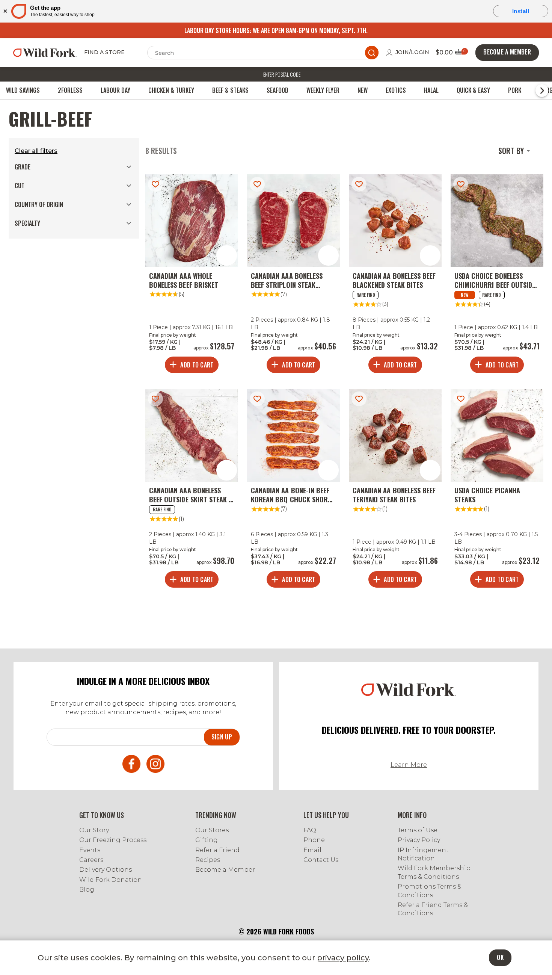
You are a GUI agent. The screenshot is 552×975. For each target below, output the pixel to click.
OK (500, 957)
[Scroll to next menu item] (541, 90)
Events (89, 850)
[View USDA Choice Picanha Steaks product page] (497, 490)
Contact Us (320, 859)
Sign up (221, 736)
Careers (91, 859)
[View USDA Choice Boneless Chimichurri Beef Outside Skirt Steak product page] (497, 275)
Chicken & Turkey (171, 90)
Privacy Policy (419, 839)
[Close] (5, 11)
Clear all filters (36, 150)
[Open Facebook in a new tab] (131, 765)
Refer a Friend (217, 850)
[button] (74, 166)
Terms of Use (417, 830)
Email (312, 850)
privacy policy (343, 957)
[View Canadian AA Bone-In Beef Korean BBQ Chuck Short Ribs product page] (293, 490)
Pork (514, 90)
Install (520, 11)
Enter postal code (281, 74)
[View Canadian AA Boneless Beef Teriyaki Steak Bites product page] (395, 490)
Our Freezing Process (112, 839)
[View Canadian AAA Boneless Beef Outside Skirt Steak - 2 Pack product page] (191, 490)
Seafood (277, 90)
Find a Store (104, 52)
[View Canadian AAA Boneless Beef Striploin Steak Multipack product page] (293, 275)
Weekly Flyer (322, 90)
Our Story (94, 830)
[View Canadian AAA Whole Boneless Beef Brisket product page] (191, 275)
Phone (314, 839)
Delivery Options (105, 869)
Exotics (396, 90)
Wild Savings (23, 90)
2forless (70, 90)
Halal (431, 90)
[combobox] (515, 150)
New (362, 90)
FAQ (309, 830)
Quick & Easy (473, 90)
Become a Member (225, 869)
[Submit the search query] (372, 52)
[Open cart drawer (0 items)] (461, 54)
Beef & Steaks (230, 90)
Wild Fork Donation (110, 879)
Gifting (206, 839)
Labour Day (115, 90)
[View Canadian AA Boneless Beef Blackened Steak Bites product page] (395, 275)
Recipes (207, 859)
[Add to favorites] (155, 184)
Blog (86, 889)
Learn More (409, 764)
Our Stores (212, 830)
